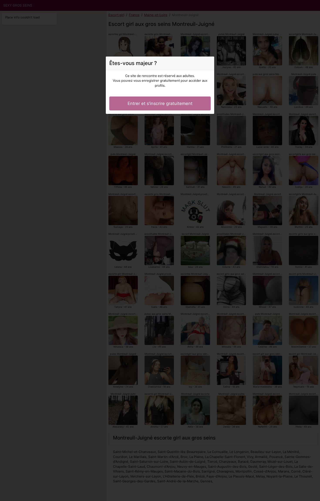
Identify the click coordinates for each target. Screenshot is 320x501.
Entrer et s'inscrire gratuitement (160, 103)
